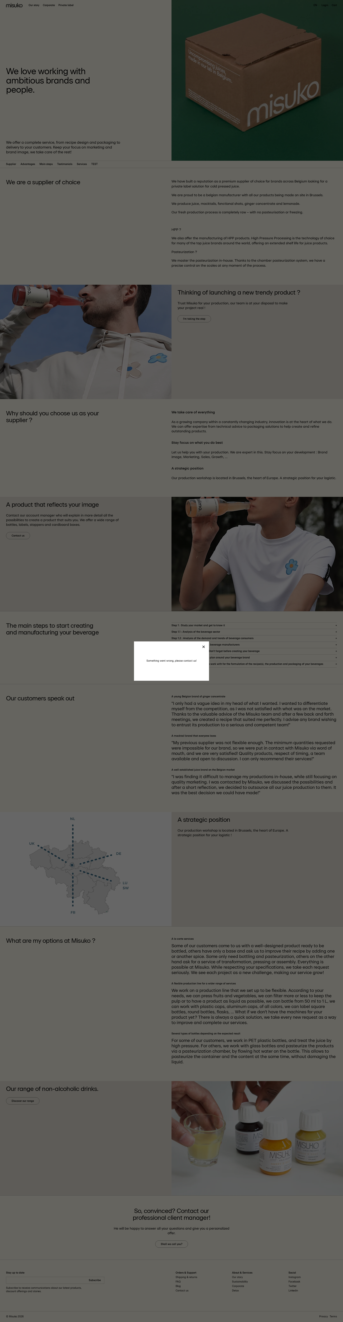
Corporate (49, 5)
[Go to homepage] (14, 5)
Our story (34, 5)
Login (325, 5)
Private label (66, 5)
